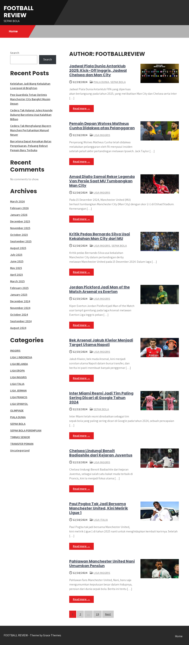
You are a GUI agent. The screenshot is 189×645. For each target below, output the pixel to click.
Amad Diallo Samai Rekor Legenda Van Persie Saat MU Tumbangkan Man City (102, 181)
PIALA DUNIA (101, 82)
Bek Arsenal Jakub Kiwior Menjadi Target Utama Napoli (101, 342)
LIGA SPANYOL (19, 404)
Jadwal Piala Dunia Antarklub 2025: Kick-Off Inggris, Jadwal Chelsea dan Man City (98, 70)
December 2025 (20, 221)
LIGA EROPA (17, 371)
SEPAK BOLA (118, 82)
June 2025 (16, 261)
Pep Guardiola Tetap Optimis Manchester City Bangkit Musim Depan (30, 99)
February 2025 (19, 288)
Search (14, 53)
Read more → (81, 108)
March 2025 (17, 281)
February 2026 (19, 208)
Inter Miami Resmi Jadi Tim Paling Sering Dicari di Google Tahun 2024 (101, 398)
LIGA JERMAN (18, 390)
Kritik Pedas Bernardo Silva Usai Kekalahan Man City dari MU (99, 236)
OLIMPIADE (17, 410)
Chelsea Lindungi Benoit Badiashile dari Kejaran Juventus (100, 453)
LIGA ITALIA (101, 520)
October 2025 (19, 235)
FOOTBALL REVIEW (18, 11)
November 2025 (20, 228)
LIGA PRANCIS (18, 397)
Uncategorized (20, 450)
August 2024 (18, 328)
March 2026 (17, 201)
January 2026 (18, 215)
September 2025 (21, 241)
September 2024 (21, 321)
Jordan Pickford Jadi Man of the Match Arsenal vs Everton (99, 289)
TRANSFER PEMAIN (21, 444)
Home (13, 31)
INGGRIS (15, 351)
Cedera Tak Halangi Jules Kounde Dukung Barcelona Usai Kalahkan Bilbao (31, 114)
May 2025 (16, 268)
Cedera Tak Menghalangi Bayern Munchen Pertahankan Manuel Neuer (30, 130)
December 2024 (20, 301)
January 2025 (18, 295)
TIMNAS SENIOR (20, 437)
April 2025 (16, 275)
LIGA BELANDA (19, 364)
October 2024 (19, 314)
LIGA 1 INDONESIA (21, 357)
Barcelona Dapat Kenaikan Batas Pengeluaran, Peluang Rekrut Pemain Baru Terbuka (30, 145)
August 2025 (18, 248)
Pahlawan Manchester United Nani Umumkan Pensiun (102, 563)
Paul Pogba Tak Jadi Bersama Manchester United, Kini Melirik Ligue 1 (98, 508)
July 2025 (16, 255)
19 (97, 614)
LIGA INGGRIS (102, 135)
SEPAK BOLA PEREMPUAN (25, 430)
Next (108, 614)
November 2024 (20, 308)
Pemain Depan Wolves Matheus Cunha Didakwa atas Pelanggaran (102, 126)
